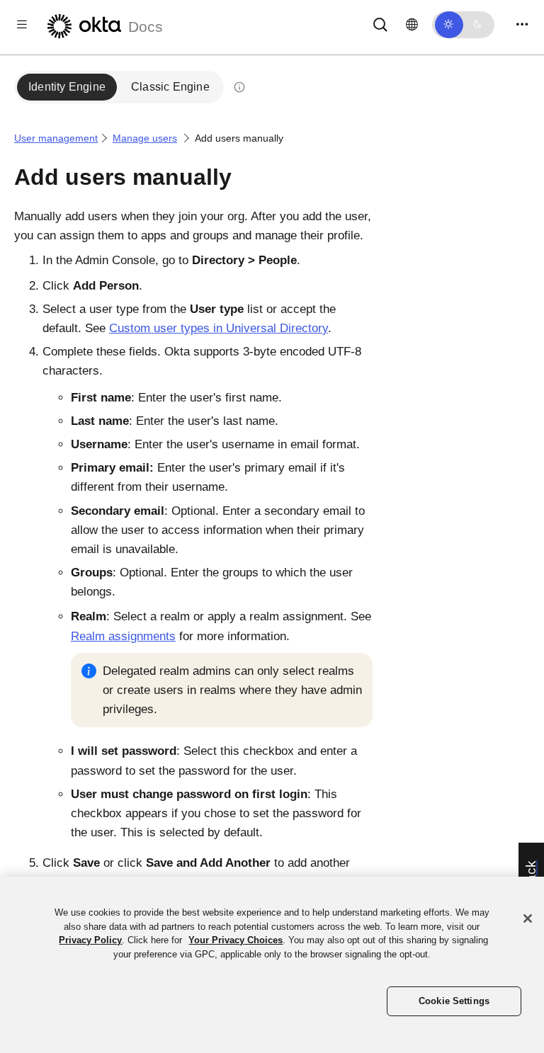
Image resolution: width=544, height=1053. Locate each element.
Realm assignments (123, 636)
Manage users (145, 138)
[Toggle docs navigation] (21, 24)
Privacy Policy (90, 940)
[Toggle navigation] (522, 24)
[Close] (527, 918)
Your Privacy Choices (235, 940)
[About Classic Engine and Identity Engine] (239, 87)
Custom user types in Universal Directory (218, 328)
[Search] (380, 23)
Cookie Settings (454, 1001)
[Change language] (412, 24)
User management (56, 138)
